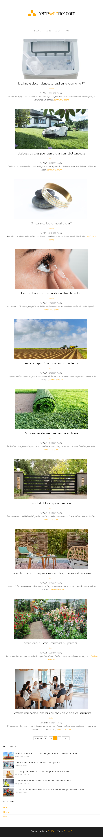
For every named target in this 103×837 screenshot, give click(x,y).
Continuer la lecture (61, 99)
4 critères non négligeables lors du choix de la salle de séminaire (51, 713)
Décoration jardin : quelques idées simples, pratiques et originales (51, 573)
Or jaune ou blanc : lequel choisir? (51, 223)
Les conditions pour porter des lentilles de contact (51, 293)
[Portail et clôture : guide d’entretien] (50, 479)
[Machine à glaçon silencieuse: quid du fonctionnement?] (50, 59)
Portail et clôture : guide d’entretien (51, 503)
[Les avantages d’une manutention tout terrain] (50, 339)
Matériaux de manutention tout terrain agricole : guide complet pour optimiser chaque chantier (46, 753)
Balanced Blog (69, 831)
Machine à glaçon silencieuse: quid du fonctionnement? (51, 83)
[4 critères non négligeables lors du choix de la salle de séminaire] (51, 688)
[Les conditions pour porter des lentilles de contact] (51, 269)
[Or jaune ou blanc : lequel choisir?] (50, 199)
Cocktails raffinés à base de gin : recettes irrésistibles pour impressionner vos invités (43, 780)
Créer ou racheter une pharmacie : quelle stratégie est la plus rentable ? (39, 762)
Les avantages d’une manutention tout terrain (51, 363)
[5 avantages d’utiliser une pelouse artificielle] (51, 409)
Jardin (57, 30)
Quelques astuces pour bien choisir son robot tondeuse (51, 153)
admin (45, 93)
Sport (67, 30)
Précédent (38, 738)
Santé (48, 30)
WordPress (52, 831)
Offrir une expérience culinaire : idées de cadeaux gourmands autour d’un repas (42, 771)
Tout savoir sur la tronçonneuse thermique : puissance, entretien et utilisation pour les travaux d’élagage (49, 789)
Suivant (65, 738)
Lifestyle (37, 30)
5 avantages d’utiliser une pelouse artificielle (51, 433)
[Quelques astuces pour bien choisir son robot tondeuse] (51, 129)
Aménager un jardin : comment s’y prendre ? (51, 643)
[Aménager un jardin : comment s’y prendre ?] (50, 618)
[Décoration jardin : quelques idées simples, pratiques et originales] (51, 549)
